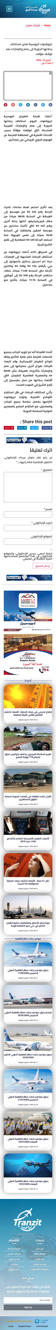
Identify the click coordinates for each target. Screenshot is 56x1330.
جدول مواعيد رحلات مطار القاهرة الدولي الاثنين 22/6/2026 (28, 1056)
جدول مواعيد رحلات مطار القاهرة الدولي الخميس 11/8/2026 (28, 971)
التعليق (46, 470)
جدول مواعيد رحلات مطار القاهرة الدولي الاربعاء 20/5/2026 (28, 1140)
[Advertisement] (28, 174)
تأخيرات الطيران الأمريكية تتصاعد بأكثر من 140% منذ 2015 (28, 840)
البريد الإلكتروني (41, 523)
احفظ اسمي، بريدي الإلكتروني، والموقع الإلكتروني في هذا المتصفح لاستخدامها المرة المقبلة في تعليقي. (28, 556)
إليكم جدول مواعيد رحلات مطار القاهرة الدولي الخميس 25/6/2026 (28, 1013)
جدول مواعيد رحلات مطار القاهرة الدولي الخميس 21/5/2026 (28, 1098)
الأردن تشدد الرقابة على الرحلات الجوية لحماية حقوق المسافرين (28, 797)
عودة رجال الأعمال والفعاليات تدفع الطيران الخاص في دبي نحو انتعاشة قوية (28, 924)
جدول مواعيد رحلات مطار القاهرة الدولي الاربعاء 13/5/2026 (28, 1182)
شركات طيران (33, 25)
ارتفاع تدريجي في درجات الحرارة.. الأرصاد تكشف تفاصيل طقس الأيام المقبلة (28, 713)
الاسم (48, 509)
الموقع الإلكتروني (41, 536)
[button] (9, 9)
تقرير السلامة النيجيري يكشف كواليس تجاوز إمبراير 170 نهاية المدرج (28, 755)
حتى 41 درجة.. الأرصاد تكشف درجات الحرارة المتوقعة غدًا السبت (28, 882)
